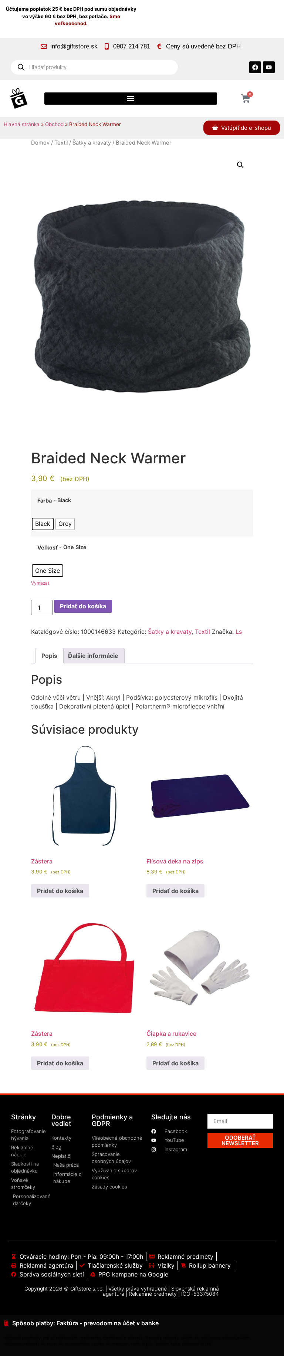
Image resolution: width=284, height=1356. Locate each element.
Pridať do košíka (83, 606)
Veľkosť (47, 547)
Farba (44, 500)
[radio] (43, 524)
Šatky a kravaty (91, 142)
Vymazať (40, 583)
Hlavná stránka (22, 124)
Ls (239, 631)
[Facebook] (255, 67)
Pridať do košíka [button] (60, 891)
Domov (40, 142)
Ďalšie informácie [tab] (93, 655)
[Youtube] (269, 67)
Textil (61, 142)
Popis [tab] (49, 655)
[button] (130, 98)
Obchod (54, 124)
